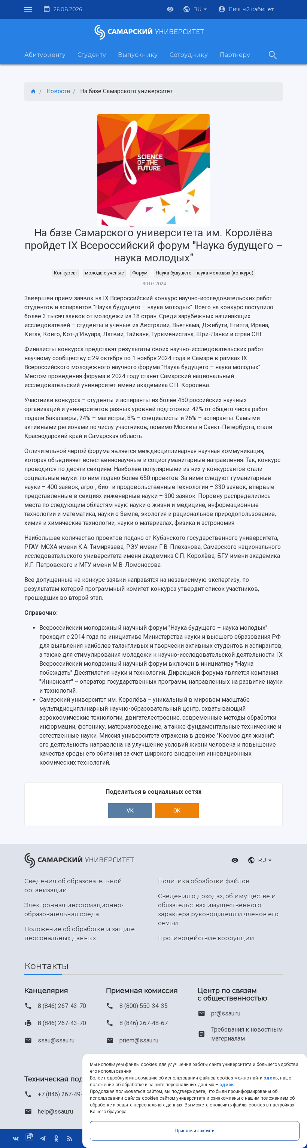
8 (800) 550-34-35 (143, 1005)
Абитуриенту (45, 54)
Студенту (91, 54)
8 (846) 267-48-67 (143, 1023)
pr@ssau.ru (225, 1013)
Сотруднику (189, 54)
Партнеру (235, 54)
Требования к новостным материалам (247, 1034)
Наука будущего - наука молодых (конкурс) (204, 273)
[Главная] (33, 91)
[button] (196, 9)
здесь (271, 1078)
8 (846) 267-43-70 (62, 1005)
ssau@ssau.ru (56, 1040)
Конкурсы (65, 273)
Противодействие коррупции (206, 938)
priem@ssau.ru (138, 1040)
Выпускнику (138, 54)
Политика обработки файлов (203, 881)
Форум (140, 273)
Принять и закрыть (194, 1130)
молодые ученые (104, 273)
